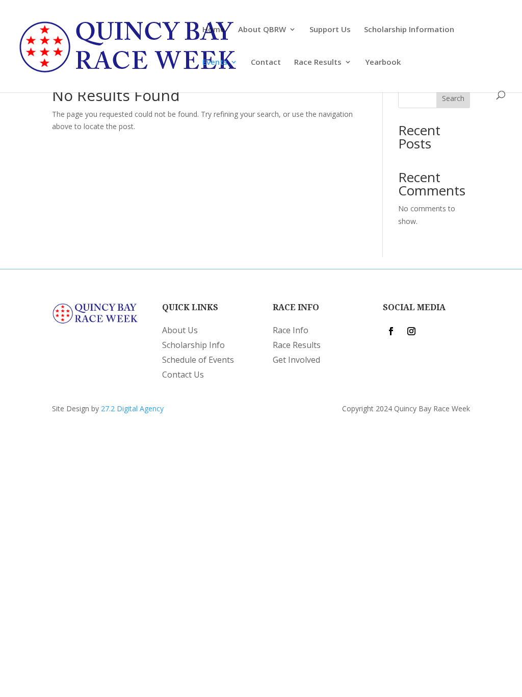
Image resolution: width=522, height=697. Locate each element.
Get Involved (296, 359)
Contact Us (183, 374)
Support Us (330, 30)
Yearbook (383, 62)
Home (213, 30)
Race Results (318, 62)
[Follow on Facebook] (391, 331)
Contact (266, 62)
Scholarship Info (193, 345)
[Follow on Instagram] (411, 331)
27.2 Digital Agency (132, 408)
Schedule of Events (198, 359)
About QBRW (262, 30)
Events (214, 62)
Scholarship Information (409, 30)
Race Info (290, 330)
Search (453, 98)
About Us (180, 330)
